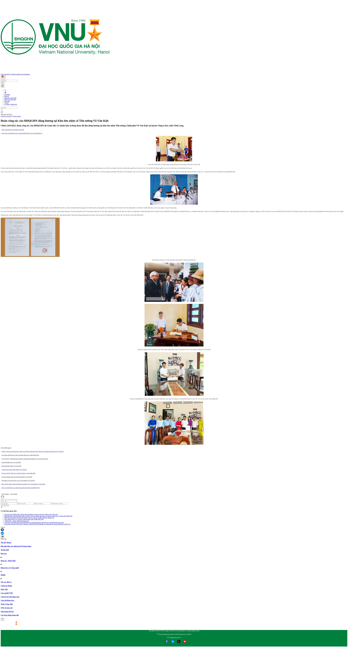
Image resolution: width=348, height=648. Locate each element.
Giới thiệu (7, 94)
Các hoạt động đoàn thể (10, 615)
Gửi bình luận (5, 505)
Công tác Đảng (6, 586)
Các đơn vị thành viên (10, 104)
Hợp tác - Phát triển (8, 561)
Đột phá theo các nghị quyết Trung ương (16, 546)
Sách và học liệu (7, 604)
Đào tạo (6, 96)
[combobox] (3, 77)
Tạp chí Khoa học (7, 600)
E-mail (17, 74)
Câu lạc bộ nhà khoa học (10, 597)
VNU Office (11, 74)
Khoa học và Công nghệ (10, 568)
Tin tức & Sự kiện (6, 116)
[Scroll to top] (2, 619)
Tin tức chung (17, 116)
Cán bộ (6, 103)
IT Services (22, 74)
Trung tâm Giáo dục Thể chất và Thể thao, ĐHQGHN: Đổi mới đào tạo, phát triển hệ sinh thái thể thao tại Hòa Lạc (37, 524)
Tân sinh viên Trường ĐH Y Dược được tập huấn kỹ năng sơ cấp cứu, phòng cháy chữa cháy (31, 514)
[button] (174, 530)
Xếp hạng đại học (7, 611)
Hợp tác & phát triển (10, 99)
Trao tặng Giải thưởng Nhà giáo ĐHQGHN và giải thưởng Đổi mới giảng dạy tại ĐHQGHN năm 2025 (34, 522)
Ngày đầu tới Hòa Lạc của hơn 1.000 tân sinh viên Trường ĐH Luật (23, 519)
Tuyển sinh (5, 550)
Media (3, 575)
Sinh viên (7, 101)
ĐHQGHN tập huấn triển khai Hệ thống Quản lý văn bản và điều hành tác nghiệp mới (29, 517)
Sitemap (27, 74)
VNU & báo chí (6, 608)
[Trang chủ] (55, 72)
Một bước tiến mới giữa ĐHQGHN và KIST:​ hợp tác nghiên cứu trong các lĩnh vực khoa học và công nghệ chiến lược (38, 516)
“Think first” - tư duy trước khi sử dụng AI (16, 521)
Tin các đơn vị (6, 582)
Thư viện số (4, 74)
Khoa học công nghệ (10, 98)
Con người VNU (7, 593)
